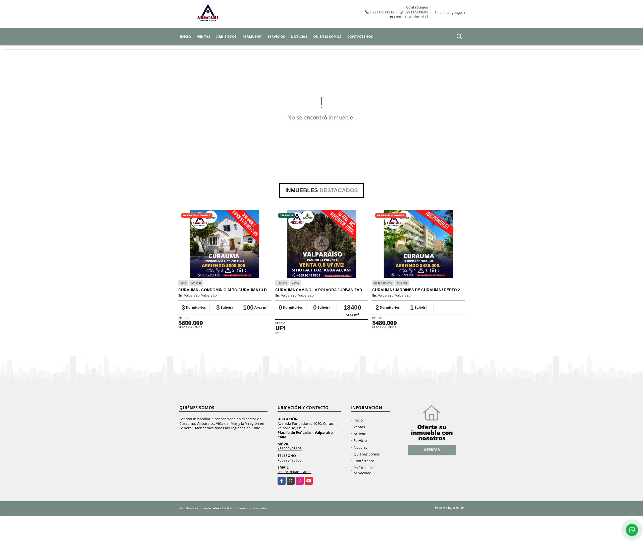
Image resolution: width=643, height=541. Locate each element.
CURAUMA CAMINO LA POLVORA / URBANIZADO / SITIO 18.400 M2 (335, 290)
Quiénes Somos (327, 36)
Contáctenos (360, 36)
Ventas (203, 36)
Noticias (299, 36)
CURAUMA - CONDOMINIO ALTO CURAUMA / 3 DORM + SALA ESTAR (241, 290)
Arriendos (226, 36)
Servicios (276, 36)
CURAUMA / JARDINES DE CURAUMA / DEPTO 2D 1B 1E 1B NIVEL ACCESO (440, 290)
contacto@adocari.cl (294, 471)
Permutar (252, 36)
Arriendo (361, 433)
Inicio (185, 36)
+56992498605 (382, 12)
